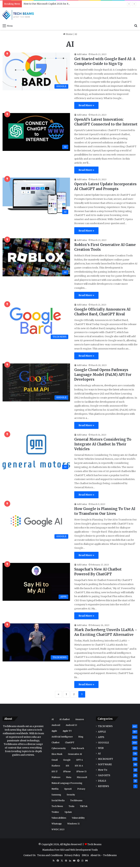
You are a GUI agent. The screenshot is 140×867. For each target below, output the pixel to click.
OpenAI (68, 789)
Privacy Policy (72, 855)
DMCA (85, 855)
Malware (56, 777)
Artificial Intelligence (62, 736)
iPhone (67, 771)
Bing (80, 736)
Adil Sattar (82, 54)
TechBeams (76, 800)
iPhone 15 (81, 771)
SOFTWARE (105, 764)
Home (69, 34)
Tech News (57, 806)
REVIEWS (103, 786)
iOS (67, 765)
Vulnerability (78, 818)
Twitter (55, 812)
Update (68, 812)
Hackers (56, 765)
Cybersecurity (59, 748)
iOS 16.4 (79, 765)
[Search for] (135, 25)
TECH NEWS (105, 726)
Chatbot (55, 742)
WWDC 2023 (58, 829)
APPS (101, 737)
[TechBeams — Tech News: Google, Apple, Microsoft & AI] (19, 15)
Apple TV (67, 731)
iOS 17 (55, 771)
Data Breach (77, 748)
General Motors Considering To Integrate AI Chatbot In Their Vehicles (102, 444)
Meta (68, 777)
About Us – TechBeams (103, 855)
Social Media (58, 800)
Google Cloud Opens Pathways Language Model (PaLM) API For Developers (102, 375)
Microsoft (82, 777)
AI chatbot (64, 719)
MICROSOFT (105, 759)
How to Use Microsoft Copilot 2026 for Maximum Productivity (58, 3)
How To (102, 769)
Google (67, 760)
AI (53, 719)
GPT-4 (79, 760)
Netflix (55, 789)
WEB (101, 748)
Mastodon (48, 849)
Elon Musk (57, 754)
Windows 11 (73, 823)
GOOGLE (103, 742)
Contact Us (29, 855)
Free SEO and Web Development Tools (76, 849)
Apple (54, 731)
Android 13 (71, 725)
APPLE (102, 731)
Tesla (71, 806)
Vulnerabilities (59, 818)
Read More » (86, 105)
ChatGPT (69, 742)
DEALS (102, 780)
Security (71, 794)
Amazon (79, 719)
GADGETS (104, 775)
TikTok (83, 806)
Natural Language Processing (67, 783)
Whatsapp (57, 823)
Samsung (56, 794)
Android (56, 725)
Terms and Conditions (50, 855)
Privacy (81, 789)
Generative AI (75, 754)
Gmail (55, 760)
